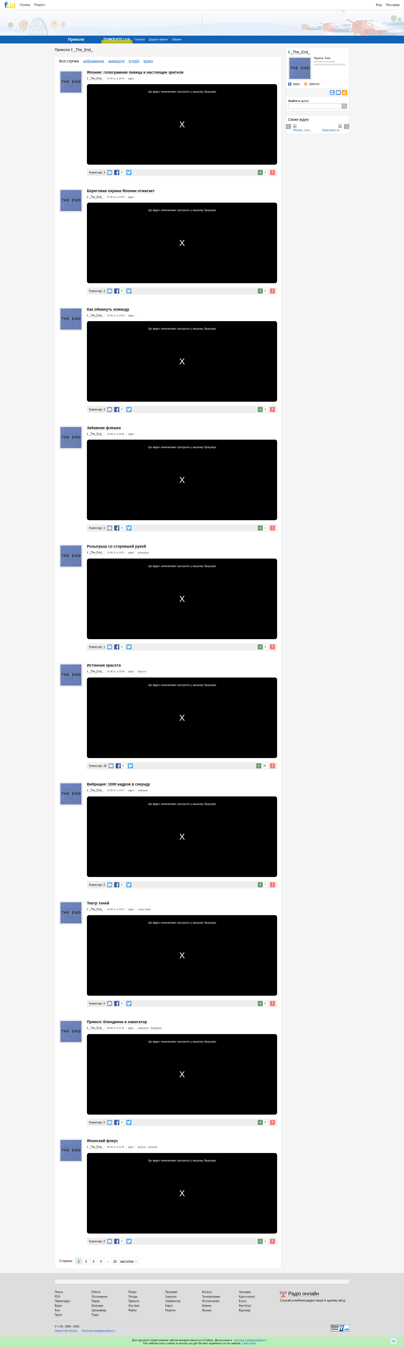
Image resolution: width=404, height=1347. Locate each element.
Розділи (39, 4)
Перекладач (62, 1301)
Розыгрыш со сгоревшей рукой (116, 546)
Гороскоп (171, 1296)
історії (134, 61)
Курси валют (247, 1296)
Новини (206, 1305)
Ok (393, 1341)
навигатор (143, 1028)
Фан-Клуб (245, 1305)
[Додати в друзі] (332, 92)
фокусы (142, 1147)
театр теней (144, 909)
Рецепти (170, 1310)
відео (148, 61)
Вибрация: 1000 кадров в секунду (118, 784)
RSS (57, 1296)
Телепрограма (211, 1296)
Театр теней (98, 903)
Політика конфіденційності (98, 1330)
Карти (169, 1305)
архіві (305, 100)
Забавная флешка (104, 428)
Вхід (379, 4)
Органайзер (99, 1310)
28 (97, 765)
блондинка (156, 1028)
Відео (58, 1305)
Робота (96, 1291)
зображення (93, 61)
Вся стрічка (69, 61)
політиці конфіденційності (250, 1340)
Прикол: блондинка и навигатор (117, 1022)
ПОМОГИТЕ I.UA (117, 39)
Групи (58, 1314)
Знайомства (172, 1301)
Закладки (245, 1291)
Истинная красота (104, 665)
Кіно (57, 1310)
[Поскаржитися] (272, 172)
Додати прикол (158, 39)
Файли (132, 1310)
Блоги (242, 1301)
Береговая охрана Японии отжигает (121, 191)
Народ (96, 1301)
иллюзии (152, 1147)
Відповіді (244, 1310)
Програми (171, 1291)
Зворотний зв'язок (66, 1330)
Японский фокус (102, 1141)
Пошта (59, 1291)
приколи (314, 83)
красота (142, 671)
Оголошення (99, 1296)
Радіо (95, 1314)
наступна (126, 1261)
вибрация (143, 790)
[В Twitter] (129, 172)
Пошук (132, 1291)
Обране (177, 39)
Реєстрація (393, 4)
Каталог (207, 1291)
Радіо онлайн (303, 1293)
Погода (132, 1296)
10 (115, 1261)
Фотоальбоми (210, 1301)
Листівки (133, 1305)
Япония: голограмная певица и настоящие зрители (135, 72)
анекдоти (116, 61)
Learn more (249, 1343)
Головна (25, 4)
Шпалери (97, 1305)
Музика (206, 1310)
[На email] (109, 172)
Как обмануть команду (108, 309)
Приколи (133, 1301)
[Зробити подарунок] (344, 92)
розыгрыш (143, 552)
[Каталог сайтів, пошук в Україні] (340, 1326)
